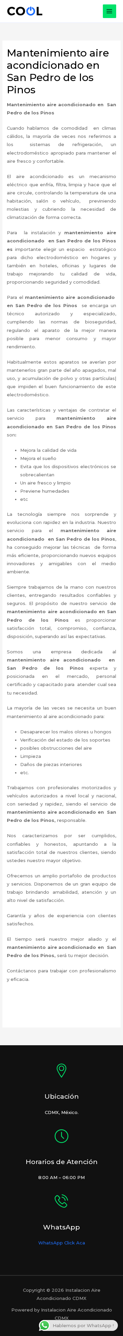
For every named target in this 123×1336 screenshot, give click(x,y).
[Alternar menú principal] (110, 11)
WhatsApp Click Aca (61, 1242)
